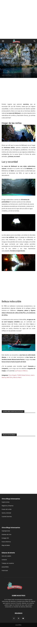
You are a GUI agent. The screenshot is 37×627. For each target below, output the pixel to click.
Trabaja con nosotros (8, 563)
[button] (3, 41)
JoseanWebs (5, 567)
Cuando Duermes (7, 516)
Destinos (4, 69)
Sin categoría (14, 69)
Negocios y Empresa (7, 505)
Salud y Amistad (6, 513)
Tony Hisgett (12, 375)
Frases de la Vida (6, 509)
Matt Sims (10, 377)
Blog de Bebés (6, 545)
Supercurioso (5, 502)
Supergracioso (6, 531)
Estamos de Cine (6, 534)
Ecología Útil (5, 538)
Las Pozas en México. (21, 371)
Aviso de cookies (6, 556)
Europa (8, 69)
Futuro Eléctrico (6, 542)
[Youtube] (23, 618)
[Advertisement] (18, 19)
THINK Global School (23, 375)
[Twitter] (18, 618)
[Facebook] (14, 618)
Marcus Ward (17, 377)
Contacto (4, 559)
